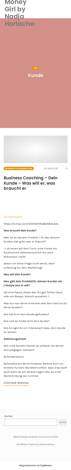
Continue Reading (16, 382)
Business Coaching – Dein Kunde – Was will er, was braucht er (31, 183)
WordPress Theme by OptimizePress (35, 444)
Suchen (8, 416)
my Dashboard (13, 216)
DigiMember (46, 465)
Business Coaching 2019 (18, 168)
